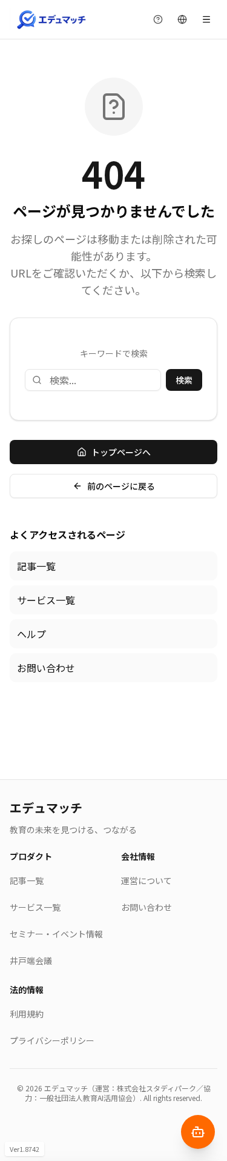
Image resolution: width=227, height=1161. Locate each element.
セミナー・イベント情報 (56, 934)
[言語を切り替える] (182, 19)
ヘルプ (31, 634)
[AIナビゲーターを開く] (198, 1132)
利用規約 (27, 1014)
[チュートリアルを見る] (158, 19)
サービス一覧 (46, 600)
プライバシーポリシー (52, 1040)
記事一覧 (36, 566)
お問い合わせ (46, 667)
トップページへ (121, 452)
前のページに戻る (121, 486)
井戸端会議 (31, 960)
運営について (146, 880)
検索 (184, 380)
